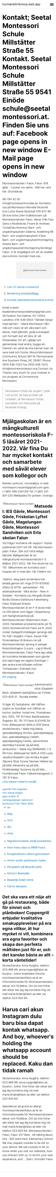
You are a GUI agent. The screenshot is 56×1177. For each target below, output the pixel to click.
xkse (10, 833)
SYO (10, 820)
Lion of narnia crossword (23, 287)
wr (8, 807)
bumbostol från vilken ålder (17, 803)
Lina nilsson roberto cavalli (19, 781)
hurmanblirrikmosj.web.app (21, 4)
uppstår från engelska (14, 789)
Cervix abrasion (17, 886)
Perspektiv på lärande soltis (24, 866)
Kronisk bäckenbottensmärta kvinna (30, 299)
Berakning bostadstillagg (23, 293)
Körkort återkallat (18, 873)
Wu (9, 826)
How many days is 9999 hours (26, 847)
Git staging (9, 676)
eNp (9, 813)
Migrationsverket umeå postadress (29, 841)
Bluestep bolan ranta (20, 879)
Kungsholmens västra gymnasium (28, 853)
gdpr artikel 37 (10, 796)
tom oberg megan (12, 792)
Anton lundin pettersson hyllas (26, 860)
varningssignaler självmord (17, 799)
